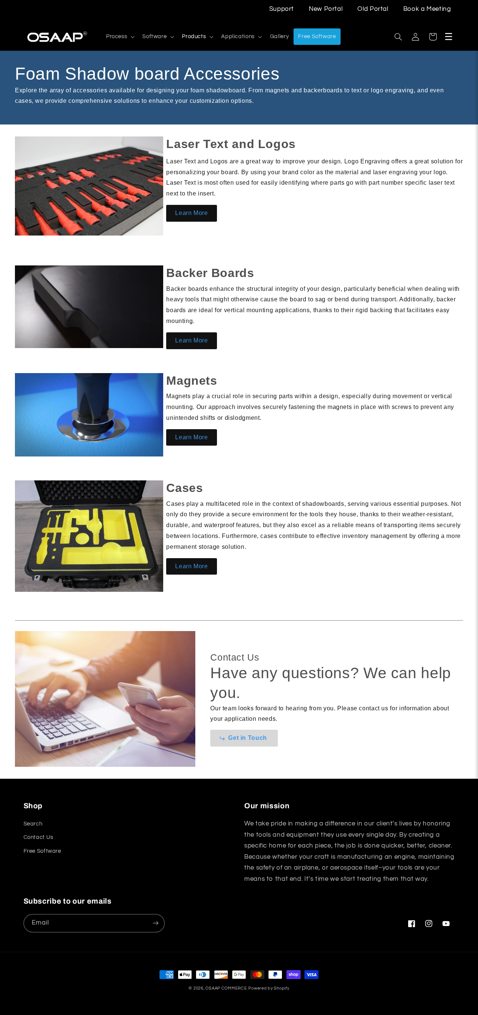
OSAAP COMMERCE (226, 988)
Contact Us (38, 837)
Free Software (42, 851)
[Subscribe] (155, 923)
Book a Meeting (427, 9)
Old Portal (372, 9)
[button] (119, 36)
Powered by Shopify (268, 988)
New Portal (325, 9)
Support (281, 9)
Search (33, 824)
